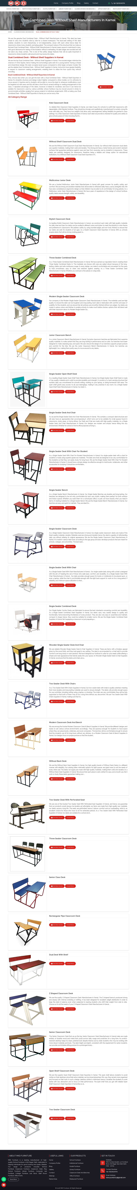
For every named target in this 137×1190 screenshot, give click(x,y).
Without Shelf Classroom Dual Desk (65, 141)
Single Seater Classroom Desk (63, 529)
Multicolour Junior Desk (60, 180)
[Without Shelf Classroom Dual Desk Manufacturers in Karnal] (27, 157)
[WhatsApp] (3, 1179)
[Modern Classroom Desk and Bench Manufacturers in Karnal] (27, 737)
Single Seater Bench (58, 490)
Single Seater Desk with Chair (62, 567)
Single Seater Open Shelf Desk (63, 374)
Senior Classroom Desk (59, 1032)
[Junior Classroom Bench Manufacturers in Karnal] (27, 350)
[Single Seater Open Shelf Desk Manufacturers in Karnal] (27, 389)
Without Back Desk (58, 761)
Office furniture (104, 9)
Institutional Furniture (31, 9)
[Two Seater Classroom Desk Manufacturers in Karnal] (27, 1125)
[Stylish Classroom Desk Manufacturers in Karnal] (27, 234)
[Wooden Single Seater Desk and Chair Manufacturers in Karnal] (27, 660)
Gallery (86, 3)
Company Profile (67, 3)
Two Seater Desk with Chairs (62, 684)
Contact (95, 3)
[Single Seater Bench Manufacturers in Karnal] (27, 505)
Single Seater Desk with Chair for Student (68, 451)
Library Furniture (65, 9)
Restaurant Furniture (121, 9)
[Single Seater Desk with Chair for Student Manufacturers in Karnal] (27, 466)
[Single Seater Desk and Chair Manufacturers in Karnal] (27, 428)
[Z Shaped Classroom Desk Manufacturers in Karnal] (27, 1008)
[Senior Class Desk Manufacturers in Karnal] (27, 892)
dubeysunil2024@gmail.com (116, 1177)
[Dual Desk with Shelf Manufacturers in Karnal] (27, 970)
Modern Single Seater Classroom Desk (66, 296)
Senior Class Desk (57, 877)
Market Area (53, 1179)
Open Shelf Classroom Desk (61, 1071)
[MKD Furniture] (17, 3)
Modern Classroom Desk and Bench (65, 722)
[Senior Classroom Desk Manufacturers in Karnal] (27, 1047)
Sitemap (52, 1176)
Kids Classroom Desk (58, 103)
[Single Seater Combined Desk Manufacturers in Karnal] (27, 621)
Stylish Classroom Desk (59, 219)
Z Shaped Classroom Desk (61, 993)
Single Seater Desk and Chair (62, 412)
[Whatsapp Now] (109, 3)
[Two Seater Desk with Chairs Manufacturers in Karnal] (27, 699)
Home (56, 3)
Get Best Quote (58, 120)
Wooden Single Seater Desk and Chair (66, 645)
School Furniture (13, 9)
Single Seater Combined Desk (62, 606)
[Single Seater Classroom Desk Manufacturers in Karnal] (27, 544)
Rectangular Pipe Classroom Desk (64, 916)
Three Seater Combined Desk (62, 258)
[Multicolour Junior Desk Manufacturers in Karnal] (27, 195)
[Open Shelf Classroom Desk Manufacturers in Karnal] (27, 1086)
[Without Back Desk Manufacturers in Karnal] (27, 776)
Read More (70, 120)
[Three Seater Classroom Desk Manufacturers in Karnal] (27, 853)
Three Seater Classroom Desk (63, 838)
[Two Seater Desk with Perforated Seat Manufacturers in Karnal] (27, 815)
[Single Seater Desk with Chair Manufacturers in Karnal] (27, 582)
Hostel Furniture (49, 9)
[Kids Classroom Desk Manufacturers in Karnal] (27, 118)
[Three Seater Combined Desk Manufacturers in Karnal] (27, 273)
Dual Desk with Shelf (58, 955)
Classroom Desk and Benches (85, 9)
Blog (78, 3)
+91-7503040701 (119, 3)
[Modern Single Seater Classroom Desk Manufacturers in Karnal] (27, 311)
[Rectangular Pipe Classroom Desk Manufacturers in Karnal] (27, 931)
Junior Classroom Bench (60, 335)
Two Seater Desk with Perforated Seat (67, 800)
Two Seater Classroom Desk (62, 1109)
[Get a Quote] (3, 1185)
